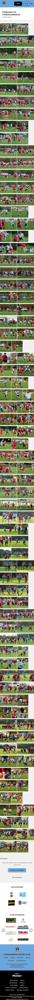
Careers (22, 983)
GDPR (22, 985)
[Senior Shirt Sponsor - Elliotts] (23, 933)
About (22, 980)
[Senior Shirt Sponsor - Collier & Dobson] (11, 939)
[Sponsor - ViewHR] (23, 920)
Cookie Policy (9, 990)
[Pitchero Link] (17, 976)
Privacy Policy (23, 987)
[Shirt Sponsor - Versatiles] (11, 927)
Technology (14, 985)
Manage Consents (23, 990)
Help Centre (14, 980)
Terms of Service (11, 987)
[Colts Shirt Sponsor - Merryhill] (23, 927)
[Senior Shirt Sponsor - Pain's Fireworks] (23, 939)
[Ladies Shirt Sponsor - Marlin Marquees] (11, 933)
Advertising (13, 983)
